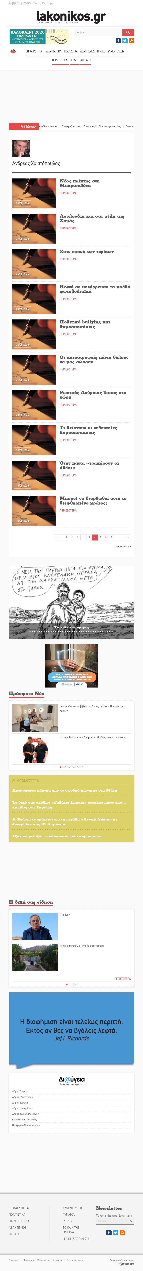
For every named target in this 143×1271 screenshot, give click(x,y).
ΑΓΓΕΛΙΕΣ (85, 60)
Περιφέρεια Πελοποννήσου (26, 1125)
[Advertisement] (71, 96)
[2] (63, 767)
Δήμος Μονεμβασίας (22, 1108)
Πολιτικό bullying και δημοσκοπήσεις (85, 324)
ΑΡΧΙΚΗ (13, 52)
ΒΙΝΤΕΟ (101, 51)
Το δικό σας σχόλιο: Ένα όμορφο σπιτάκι (82, 946)
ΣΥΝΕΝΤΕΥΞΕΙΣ (116, 51)
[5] (70, 767)
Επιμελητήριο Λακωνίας (24, 1119)
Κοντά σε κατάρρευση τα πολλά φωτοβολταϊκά (95, 289)
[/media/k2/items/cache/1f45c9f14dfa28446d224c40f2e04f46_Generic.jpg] (34, 298)
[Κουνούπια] (71, 665)
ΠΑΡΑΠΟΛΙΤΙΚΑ (53, 51)
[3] (65, 767)
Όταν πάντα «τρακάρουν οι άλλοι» (89, 465)
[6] (73, 767)
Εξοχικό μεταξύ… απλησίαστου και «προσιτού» (56, 836)
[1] (60, 767)
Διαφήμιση (58, 1260)
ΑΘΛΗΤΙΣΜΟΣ (87, 51)
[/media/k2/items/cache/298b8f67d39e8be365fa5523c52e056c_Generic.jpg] (34, 334)
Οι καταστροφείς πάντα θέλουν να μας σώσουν (94, 359)
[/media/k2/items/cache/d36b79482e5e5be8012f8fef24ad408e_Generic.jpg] (34, 475)
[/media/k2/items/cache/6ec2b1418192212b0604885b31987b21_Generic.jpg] (34, 369)
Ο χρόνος (65, 915)
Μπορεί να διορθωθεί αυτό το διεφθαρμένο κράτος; (93, 500)
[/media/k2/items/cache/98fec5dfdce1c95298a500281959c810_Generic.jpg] (34, 193)
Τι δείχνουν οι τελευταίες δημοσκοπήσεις (88, 430)
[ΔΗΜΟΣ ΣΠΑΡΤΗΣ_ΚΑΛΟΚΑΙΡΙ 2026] (39, 36)
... (83, 537)
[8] (77, 767)
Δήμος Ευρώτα (20, 1102)
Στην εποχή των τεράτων (87, 251)
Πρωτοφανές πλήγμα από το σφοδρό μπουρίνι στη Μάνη (64, 790)
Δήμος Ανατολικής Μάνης (25, 1114)
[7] (75, 767)
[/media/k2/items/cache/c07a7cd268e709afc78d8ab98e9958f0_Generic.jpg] (34, 510)
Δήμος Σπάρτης (20, 1091)
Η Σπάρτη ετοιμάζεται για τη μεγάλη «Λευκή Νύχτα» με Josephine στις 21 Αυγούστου (64, 821)
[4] (68, 767)
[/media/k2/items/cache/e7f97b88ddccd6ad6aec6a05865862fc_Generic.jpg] (34, 263)
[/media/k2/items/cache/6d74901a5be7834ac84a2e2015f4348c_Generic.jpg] (34, 439)
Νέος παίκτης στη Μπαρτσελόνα (80, 183)
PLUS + (74, 60)
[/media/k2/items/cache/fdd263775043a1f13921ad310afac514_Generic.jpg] (34, 404)
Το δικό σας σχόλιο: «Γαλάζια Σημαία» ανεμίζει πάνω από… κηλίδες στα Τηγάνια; (69, 804)
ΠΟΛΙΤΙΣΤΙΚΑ (71, 51)
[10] (82, 767)
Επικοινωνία (14, 1260)
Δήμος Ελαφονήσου (22, 1097)
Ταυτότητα (29, 1260)
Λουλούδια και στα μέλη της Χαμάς (92, 218)
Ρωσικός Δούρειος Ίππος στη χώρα (93, 394)
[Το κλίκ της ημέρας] (71, 602)
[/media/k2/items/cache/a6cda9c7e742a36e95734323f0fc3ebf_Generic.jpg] (34, 228)
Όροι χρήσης (43, 1260)
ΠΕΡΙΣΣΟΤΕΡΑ (68, 193)
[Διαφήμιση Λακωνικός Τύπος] (71, 1030)
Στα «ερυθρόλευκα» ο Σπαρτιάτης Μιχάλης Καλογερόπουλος (66, 126)
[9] (80, 767)
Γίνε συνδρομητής (75, 1260)
